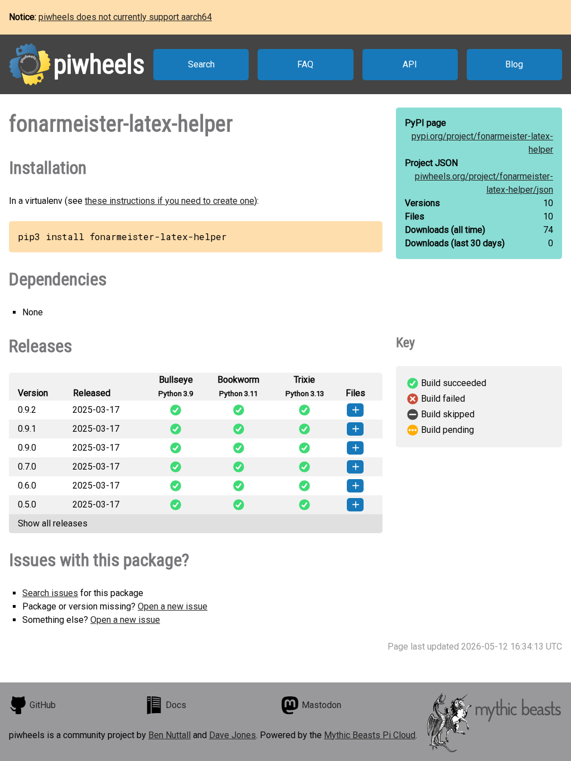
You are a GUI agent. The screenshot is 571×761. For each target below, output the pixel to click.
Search (201, 64)
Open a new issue (172, 606)
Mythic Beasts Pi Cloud (369, 735)
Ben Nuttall (169, 735)
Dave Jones (232, 735)
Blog (514, 64)
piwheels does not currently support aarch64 (125, 17)
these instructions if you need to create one (169, 201)
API (410, 64)
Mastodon (321, 705)
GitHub (43, 705)
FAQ (305, 64)
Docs (176, 705)
